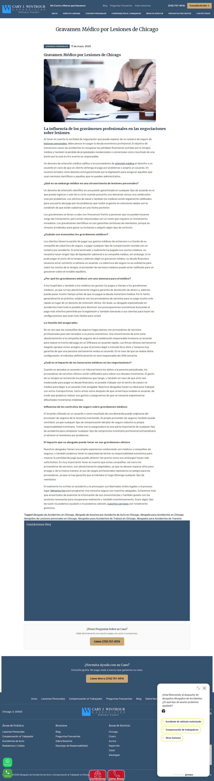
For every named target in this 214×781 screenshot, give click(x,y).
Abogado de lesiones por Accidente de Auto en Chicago (107, 514)
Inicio (34, 698)
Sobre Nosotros (143, 5)
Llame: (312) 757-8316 (107, 641)
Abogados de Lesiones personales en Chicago (50, 518)
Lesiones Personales (53, 698)
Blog (105, 5)
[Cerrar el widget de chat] (204, 688)
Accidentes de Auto (13, 741)
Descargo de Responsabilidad (72, 745)
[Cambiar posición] (198, 688)
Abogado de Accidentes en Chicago (53, 514)
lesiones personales (55, 143)
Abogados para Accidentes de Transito (159, 518)
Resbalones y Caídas (13, 745)
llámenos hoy (58, 490)
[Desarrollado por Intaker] (189, 775)
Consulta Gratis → (199, 5)
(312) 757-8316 (176, 5)
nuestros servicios (118, 503)
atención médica (124, 163)
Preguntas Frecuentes (121, 5)
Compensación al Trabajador (85, 698)
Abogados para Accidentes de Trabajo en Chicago (107, 518)
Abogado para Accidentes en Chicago (162, 514)
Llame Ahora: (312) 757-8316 (107, 678)
